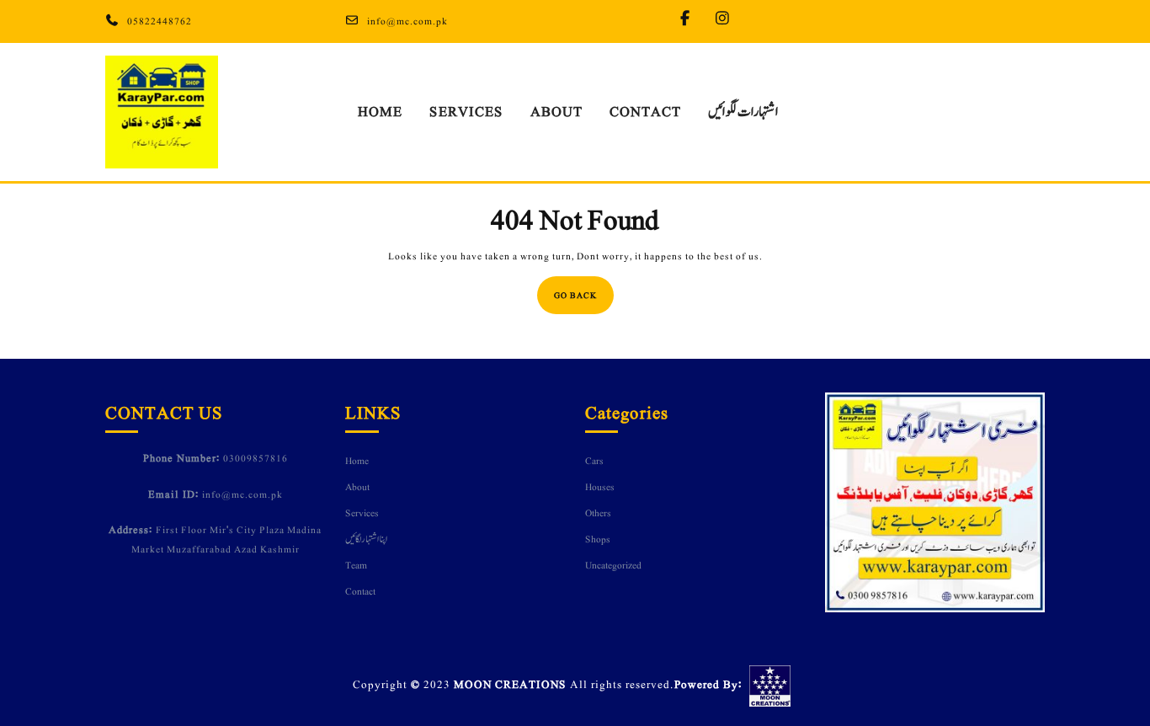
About (556, 112)
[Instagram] (727, 19)
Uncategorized (613, 565)
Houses (600, 486)
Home (380, 112)
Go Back (584, 289)
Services (466, 112)
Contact (645, 112)
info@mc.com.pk (407, 21)
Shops (597, 539)
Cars (594, 460)
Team (356, 565)
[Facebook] (689, 19)
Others (598, 512)
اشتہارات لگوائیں (743, 112)
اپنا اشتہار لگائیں (366, 539)
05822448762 (159, 21)
